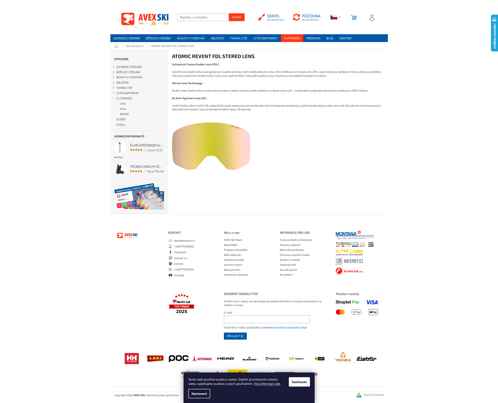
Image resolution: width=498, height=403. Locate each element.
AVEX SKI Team (233, 239)
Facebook (180, 252)
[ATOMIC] (202, 358)
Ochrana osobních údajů (295, 254)
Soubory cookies (290, 259)
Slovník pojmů (288, 269)
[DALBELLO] (296, 358)
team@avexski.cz (184, 240)
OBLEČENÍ (122, 82)
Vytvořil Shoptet (374, 394)
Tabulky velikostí (290, 244)
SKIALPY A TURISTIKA (129, 77)
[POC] (178, 358)
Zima (123, 108)
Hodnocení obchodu (236, 274)
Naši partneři (232, 269)
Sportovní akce (233, 264)
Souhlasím (299, 382)
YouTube (179, 275)
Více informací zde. (267, 383)
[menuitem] (126, 38)
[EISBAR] (366, 358)
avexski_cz (180, 258)
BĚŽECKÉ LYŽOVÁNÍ (128, 72)
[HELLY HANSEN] (131, 358)
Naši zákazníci (232, 254)
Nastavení (199, 393)
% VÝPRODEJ (124, 98)
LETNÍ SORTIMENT (127, 93)
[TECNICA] (343, 358)
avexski (178, 263)
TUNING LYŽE (124, 87)
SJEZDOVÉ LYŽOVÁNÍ (129, 66)
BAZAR (124, 114)
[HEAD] (225, 358)
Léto (123, 103)
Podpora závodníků (236, 249)
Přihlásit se (235, 336)
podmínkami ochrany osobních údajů (284, 327)
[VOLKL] (319, 358)
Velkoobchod (288, 264)
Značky (120, 124)
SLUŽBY (121, 119)
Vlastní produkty (234, 259)
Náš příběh (230, 244)
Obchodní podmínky (292, 249)
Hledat (236, 17)
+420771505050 (184, 246)
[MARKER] (272, 358)
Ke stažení (286, 274)
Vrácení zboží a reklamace (296, 239)
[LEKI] (155, 358)
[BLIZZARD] (249, 358)
